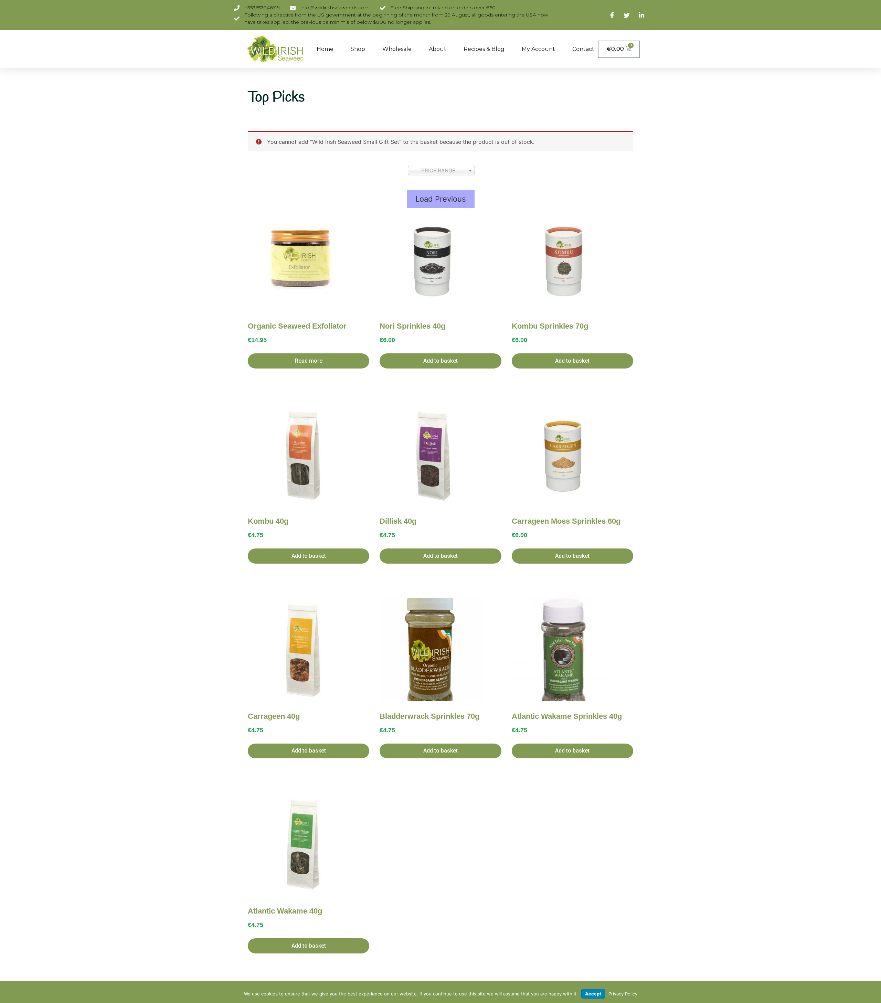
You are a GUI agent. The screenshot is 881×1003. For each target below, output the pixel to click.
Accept (593, 993)
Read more (308, 361)
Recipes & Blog (484, 49)
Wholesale (397, 49)
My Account (538, 49)
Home (325, 49)
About (437, 49)
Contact (583, 49)
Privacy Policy (622, 993)
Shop (358, 49)
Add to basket (440, 361)
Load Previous (440, 198)
